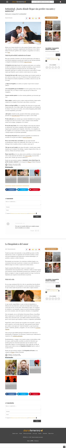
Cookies (20, 433)
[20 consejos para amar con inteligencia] (35, 175)
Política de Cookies (32, 213)
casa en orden (28, 155)
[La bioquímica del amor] (11, 175)
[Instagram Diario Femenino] (53, 67)
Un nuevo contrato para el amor (10, 386)
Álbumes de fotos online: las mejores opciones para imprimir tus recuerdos (49, 27)
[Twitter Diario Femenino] (56, 67)
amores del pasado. (27, 137)
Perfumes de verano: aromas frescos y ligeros (56, 27)
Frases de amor (19, 185)
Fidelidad (13, 185)
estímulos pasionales (17, 336)
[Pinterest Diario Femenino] (50, 67)
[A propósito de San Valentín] (11, 374)
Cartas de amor (8, 185)
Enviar (37, 216)
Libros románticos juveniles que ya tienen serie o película (49, 38)
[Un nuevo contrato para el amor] (11, 382)
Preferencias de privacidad (15, 213)
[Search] (52, 2)
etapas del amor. (28, 62)
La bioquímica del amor (10, 180)
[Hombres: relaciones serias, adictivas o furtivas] (23, 374)
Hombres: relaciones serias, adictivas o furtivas (22, 372)
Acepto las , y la (21, 213)
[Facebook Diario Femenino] (47, 67)
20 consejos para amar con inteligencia (35, 180)
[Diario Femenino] (19, 2)
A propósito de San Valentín (10, 372)
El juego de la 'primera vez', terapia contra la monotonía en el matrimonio (23, 179)
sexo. (9, 52)
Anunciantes (45, 433)
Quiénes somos (15, 433)
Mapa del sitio (51, 433)
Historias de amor (26, 185)
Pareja (29, 162)
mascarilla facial (16, 115)
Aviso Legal (34, 433)
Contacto (39, 433)
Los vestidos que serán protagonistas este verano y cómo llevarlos (57, 38)
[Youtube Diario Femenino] (59, 67)
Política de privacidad (27, 433)
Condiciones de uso (23, 213)
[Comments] (39, 18)
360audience (36, 440)
